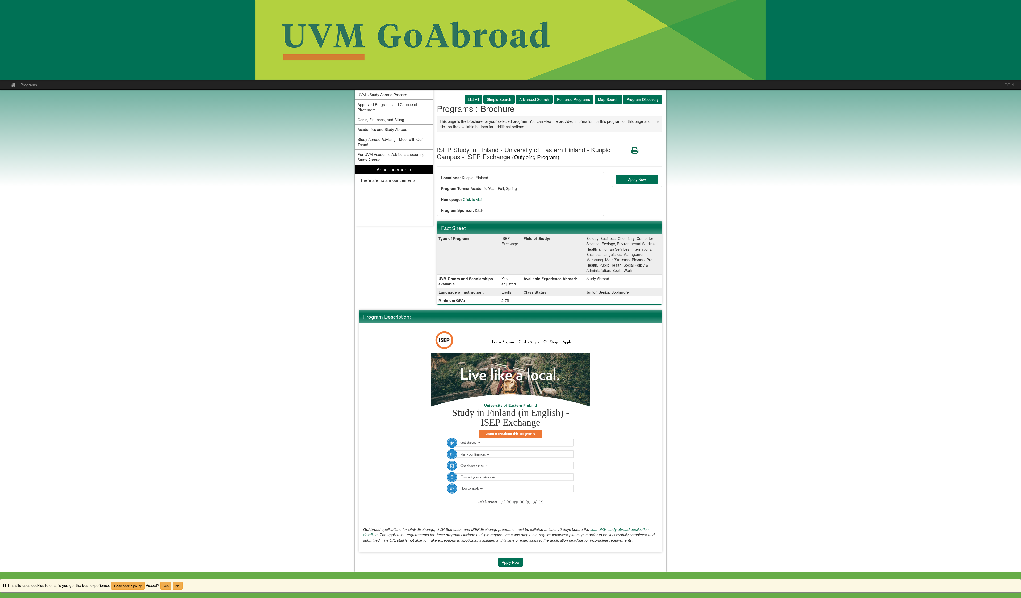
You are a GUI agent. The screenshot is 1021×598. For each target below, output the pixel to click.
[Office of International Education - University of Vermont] (510, 40)
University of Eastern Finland (510, 405)
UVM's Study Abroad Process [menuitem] (382, 94)
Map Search (608, 99)
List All (473, 99)
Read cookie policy (128, 585)
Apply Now (637, 179)
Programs (28, 84)
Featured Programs (573, 99)
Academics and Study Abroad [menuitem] (382, 129)
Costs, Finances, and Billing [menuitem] (381, 119)
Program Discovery (642, 99)
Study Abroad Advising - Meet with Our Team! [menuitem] (390, 142)
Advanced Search (534, 99)
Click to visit (473, 199)
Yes (166, 585)
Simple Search (499, 99)
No (177, 585)
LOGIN (1008, 84)
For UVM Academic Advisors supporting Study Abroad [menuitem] (391, 157)
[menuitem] (394, 195)
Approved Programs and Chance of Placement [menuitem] (387, 107)
